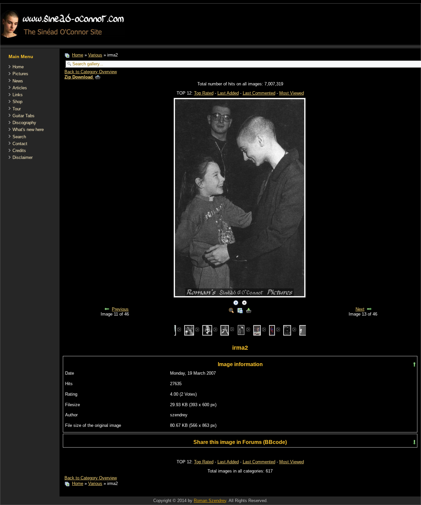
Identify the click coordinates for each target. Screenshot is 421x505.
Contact (19, 143)
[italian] (257, 329)
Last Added (228, 93)
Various (95, 55)
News (17, 80)
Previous (120, 309)
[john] (304, 329)
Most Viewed (291, 93)
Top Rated (203, 93)
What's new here (28, 129)
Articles (19, 87)
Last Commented (259, 93)
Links (17, 94)
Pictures (20, 73)
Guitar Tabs (23, 115)
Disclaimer (22, 157)
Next (360, 309)
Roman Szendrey (210, 500)
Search (19, 136)
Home (18, 66)
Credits (19, 150)
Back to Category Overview (90, 71)
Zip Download (79, 77)
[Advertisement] (179, 493)
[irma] (224, 329)
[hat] (207, 329)
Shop (17, 101)
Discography (24, 122)
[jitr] (287, 329)
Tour (16, 108)
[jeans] (272, 329)
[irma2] (241, 329)
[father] (189, 329)
